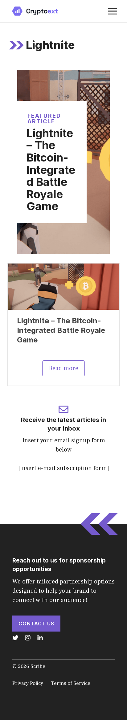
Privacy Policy (27, 683)
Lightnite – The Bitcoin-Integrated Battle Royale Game (51, 169)
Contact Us (36, 623)
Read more (63, 368)
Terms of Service (70, 683)
